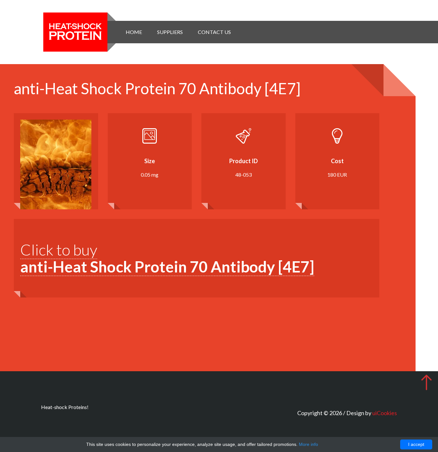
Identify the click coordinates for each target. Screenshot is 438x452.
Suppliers (170, 32)
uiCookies (384, 412)
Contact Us (214, 32)
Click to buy (167, 258)
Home (134, 32)
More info (308, 444)
